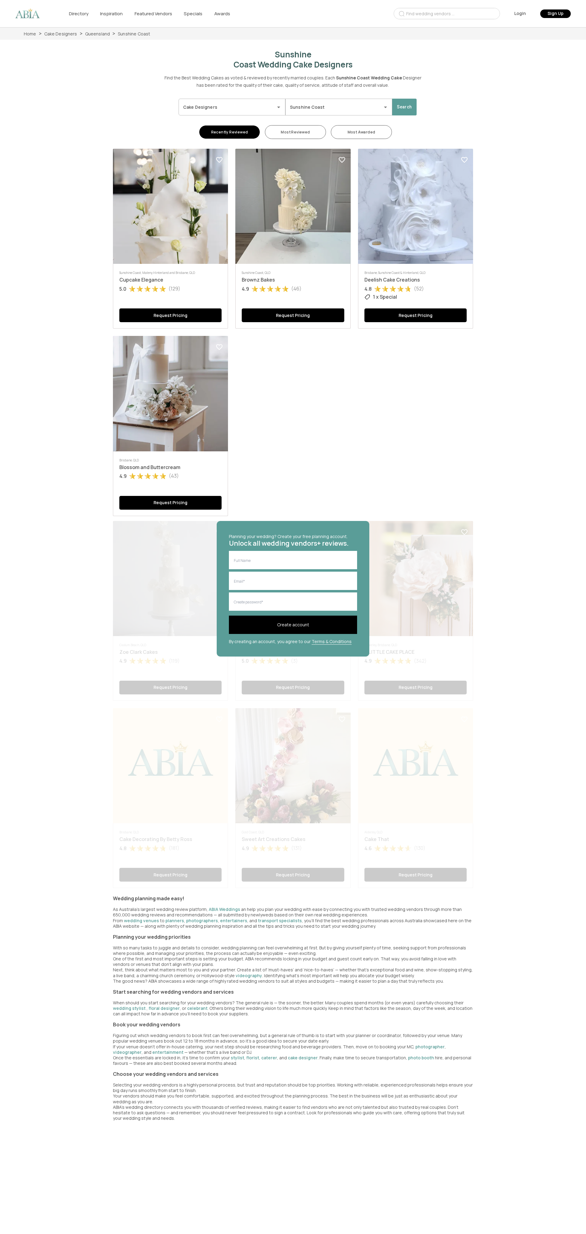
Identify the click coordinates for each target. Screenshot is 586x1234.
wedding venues (141, 920)
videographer (127, 1052)
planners (174, 920)
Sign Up (555, 13)
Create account (293, 625)
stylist (237, 1058)
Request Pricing (170, 315)
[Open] (278, 107)
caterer (269, 1058)
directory (79, 13)
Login (520, 13)
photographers (202, 920)
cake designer (303, 1058)
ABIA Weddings (225, 909)
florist (252, 1058)
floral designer (164, 1008)
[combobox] (447, 13)
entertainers (233, 920)
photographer (430, 1047)
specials (193, 13)
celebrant (197, 1008)
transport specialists (280, 920)
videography (249, 975)
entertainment (167, 1052)
